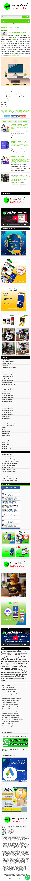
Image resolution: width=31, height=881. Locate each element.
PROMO (3, 429)
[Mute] (25, 224)
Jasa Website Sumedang (7, 420)
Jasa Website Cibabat (10, 27)
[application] (15, 218)
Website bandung (10, 676)
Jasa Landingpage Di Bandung (9, 384)
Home (2, 23)
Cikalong (16, 657)
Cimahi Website (24, 127)
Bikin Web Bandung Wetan (8, 456)
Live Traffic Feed (10, 487)
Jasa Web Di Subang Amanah (9, 476)
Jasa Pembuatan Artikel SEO (8, 386)
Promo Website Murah (7, 437)
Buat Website (26, 159)
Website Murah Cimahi (7, 448)
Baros (10, 653)
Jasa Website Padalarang (8, 414)
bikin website (22, 653)
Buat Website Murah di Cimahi (19, 124)
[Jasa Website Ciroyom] (5, 163)
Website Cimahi (5, 444)
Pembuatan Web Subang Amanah (11, 728)
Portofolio (4, 427)
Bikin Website (19, 159)
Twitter (8, 116)
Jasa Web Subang (6, 393)
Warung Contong (23, 674)
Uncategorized (5, 440)
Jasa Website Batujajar (7, 399)
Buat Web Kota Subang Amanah (9, 480)
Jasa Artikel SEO (6, 378)
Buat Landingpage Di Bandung (9, 367)
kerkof (20, 669)
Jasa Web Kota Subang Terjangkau (10, 463)
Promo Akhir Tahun (6, 431)
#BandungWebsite (5, 106)
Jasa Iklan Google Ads (7, 382)
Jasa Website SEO (6, 416)
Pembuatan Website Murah (20, 179)
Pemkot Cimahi (5, 674)
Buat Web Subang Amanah (9, 726)
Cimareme (22, 659)
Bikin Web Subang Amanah (9, 723)
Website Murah (5, 446)
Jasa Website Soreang (7, 418)
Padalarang (12, 672)
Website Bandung (15, 163)
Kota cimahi (13, 671)
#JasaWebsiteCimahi (6, 100)
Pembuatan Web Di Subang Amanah (10, 475)
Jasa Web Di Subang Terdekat (9, 469)
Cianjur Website (5, 371)
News (6, 23)
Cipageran (9, 661)
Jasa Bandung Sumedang (8, 380)
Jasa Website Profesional (18, 174)
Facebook (15, 116)
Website (3, 676)
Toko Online (4, 439)
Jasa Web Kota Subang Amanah (10, 721)
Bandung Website (15, 127)
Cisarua (26, 661)
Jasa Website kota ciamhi (7, 112)
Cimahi (14, 39)
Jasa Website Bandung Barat (8, 397)
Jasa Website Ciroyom (17, 156)
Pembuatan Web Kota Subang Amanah (12, 719)
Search (25, 16)
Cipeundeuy (20, 661)
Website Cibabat (18, 112)
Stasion (12, 674)
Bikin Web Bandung (6, 363)
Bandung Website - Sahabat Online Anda (9, 495)
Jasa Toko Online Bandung (8, 389)
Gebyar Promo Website (7, 376)
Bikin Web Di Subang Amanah (9, 471)
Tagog (16, 674)
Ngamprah (4, 672)
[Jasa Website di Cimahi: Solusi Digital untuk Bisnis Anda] (5, 148)
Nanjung (24, 671)
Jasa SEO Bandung (6, 388)
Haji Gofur (8, 664)
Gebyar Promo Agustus (7, 374)
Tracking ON (15, 528)
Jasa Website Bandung (7, 395)
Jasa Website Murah (21, 161)
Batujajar (15, 653)
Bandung (14, 651)
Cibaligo (12, 654)
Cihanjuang (9, 657)
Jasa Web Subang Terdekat (8, 467)
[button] (27, 877)
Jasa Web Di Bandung (7, 454)
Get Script (5, 528)
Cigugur (3, 657)
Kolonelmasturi (5, 671)
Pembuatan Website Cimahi (8, 423)
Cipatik (14, 661)
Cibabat (5, 110)
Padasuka (18, 672)
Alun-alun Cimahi (6, 651)
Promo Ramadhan (6, 435)
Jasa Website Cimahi (10, 111)
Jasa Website (19, 110)
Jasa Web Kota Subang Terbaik (9, 465)
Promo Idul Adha (6, 433)
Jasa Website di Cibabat (22, 111)
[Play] (3, 224)
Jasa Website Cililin (6, 403)
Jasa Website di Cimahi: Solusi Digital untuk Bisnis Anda (20, 142)
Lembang (18, 671)
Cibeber (17, 654)
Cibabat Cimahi (11, 110)
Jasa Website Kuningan (7, 408)
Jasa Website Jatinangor (7, 406)
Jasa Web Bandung (6, 391)
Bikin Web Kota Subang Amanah (9, 478)
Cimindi (3, 661)
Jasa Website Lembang (21, 178)
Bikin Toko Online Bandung (8, 361)
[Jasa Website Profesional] (5, 181)
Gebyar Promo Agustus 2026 (8, 459)
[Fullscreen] (27, 224)
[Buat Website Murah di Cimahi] (5, 131)
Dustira (3, 664)
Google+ (23, 116)
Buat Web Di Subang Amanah (9, 473)
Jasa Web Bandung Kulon (8, 458)
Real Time (10, 528)
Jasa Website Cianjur (7, 401)
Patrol (24, 672)
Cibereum (23, 654)
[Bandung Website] (15, 11)
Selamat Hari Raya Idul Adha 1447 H (10, 461)
